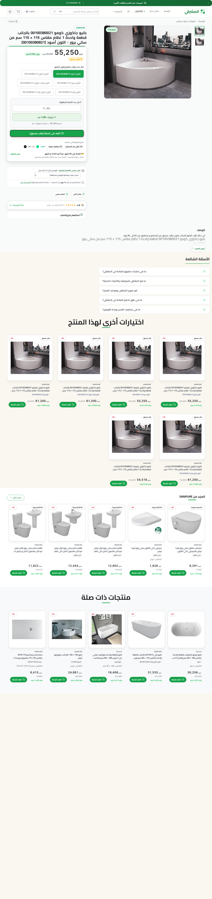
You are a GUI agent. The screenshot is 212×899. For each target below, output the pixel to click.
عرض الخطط (15, 153)
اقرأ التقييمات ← (17, 205)
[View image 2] (200, 42)
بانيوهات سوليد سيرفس (186, 21)
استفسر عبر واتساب (70, 215)
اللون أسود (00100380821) (68, 74)
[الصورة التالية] (109, 80)
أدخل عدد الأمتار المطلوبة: (70, 102)
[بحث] (54, 11)
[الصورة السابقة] (186, 80)
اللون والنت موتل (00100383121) (34, 83)
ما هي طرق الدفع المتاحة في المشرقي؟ (122, 300)
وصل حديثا (154, 11)
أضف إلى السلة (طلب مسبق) (45, 133)
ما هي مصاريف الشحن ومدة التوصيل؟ (121, 309)
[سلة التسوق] (18, 11)
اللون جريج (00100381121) (68, 83)
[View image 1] (200, 31)
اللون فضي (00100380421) (37, 74)
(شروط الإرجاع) (26, 182)
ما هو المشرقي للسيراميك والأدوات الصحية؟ (124, 281)
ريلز (128, 11)
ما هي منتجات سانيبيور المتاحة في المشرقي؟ (124, 271)
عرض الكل (17, 497)
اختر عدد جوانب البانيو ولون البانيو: (69, 67)
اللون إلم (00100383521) (69, 92)
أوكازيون (139, 11)
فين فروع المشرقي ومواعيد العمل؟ (120, 290)
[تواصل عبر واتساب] (10, 11)
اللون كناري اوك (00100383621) (37, 92)
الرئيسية (167, 11)
